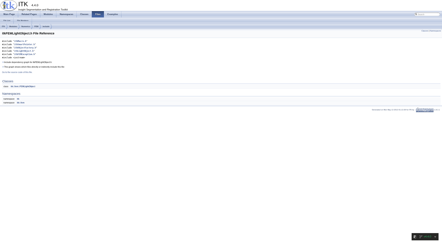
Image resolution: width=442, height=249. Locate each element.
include (46, 26)
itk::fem (21, 103)
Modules (13, 26)
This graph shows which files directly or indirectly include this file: (34, 67)
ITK (3, 26)
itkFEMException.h (24, 54)
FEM (36, 26)
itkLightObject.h (23, 51)
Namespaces (435, 31)
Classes (424, 31)
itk (18, 99)
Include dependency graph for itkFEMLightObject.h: (28, 62)
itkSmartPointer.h (24, 44)
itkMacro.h (20, 41)
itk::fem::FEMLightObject (23, 86)
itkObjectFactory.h (25, 48)
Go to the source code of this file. (17, 72)
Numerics (25, 26)
